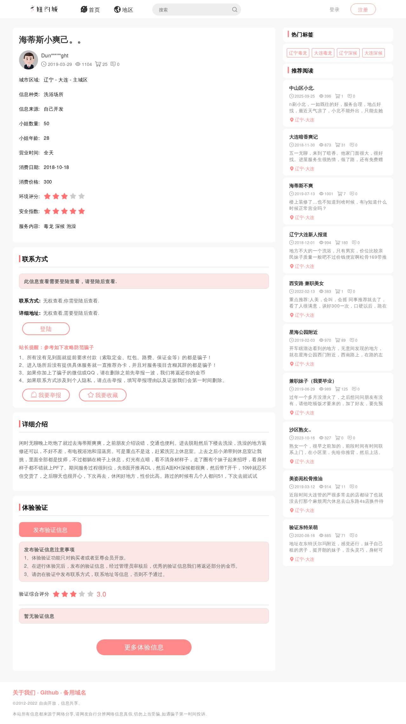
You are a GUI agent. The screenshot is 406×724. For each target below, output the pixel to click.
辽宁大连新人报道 (308, 234)
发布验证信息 (50, 529)
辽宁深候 (348, 52)
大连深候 (373, 52)
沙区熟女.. (300, 429)
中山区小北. (301, 87)
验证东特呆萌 (303, 527)
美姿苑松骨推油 (306, 478)
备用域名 (74, 692)
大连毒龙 (323, 52)
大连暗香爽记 (303, 136)
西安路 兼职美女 (306, 283)
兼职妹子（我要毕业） (313, 380)
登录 (335, 9)
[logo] (52, 9)
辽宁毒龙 (298, 52)
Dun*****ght (54, 55)
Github (49, 692)
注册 (363, 9)
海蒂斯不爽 (301, 185)
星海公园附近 (303, 331)
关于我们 (24, 692)
